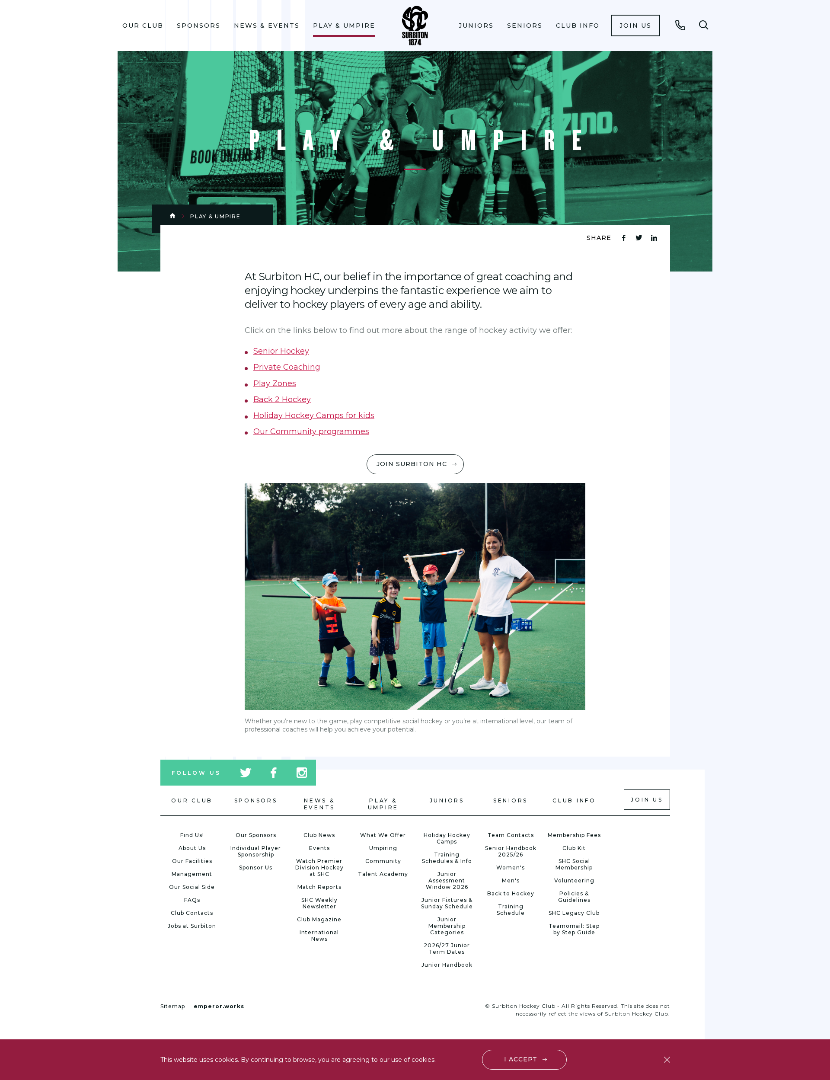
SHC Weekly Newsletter (319, 903)
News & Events (267, 25)
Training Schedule (511, 909)
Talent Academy (383, 874)
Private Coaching (286, 367)
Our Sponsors (256, 835)
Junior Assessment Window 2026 (447, 880)
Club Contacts (192, 913)
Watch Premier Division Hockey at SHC (319, 867)
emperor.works (219, 1006)
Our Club (142, 25)
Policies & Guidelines (574, 896)
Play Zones (274, 383)
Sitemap (172, 1006)
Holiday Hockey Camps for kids (313, 415)
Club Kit (574, 848)
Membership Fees (574, 835)
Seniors (525, 25)
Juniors (476, 25)
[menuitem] (143, 25)
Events (319, 848)
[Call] (680, 25)
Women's (510, 867)
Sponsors (198, 25)
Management (192, 874)
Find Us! (192, 835)
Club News (319, 835)
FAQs (192, 900)
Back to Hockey (510, 893)
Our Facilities (192, 861)
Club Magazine (319, 919)
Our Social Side (192, 887)
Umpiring (383, 848)
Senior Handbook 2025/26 (510, 851)
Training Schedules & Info (447, 857)
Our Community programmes (311, 431)
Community (383, 861)
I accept (520, 1059)
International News (319, 935)
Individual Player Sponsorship (255, 851)
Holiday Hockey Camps (447, 838)
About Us (192, 848)
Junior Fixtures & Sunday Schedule (447, 903)
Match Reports (319, 887)
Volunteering (574, 880)
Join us (635, 25)
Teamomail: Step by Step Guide (574, 929)
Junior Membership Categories (447, 926)
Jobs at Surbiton (192, 926)
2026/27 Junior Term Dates (447, 948)
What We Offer (383, 835)
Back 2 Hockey (282, 399)
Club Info (578, 25)
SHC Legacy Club (574, 913)
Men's (511, 880)
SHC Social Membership (574, 864)
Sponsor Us (255, 867)
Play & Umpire (344, 25)
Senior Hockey (281, 351)
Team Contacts (511, 835)
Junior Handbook (446, 965)
